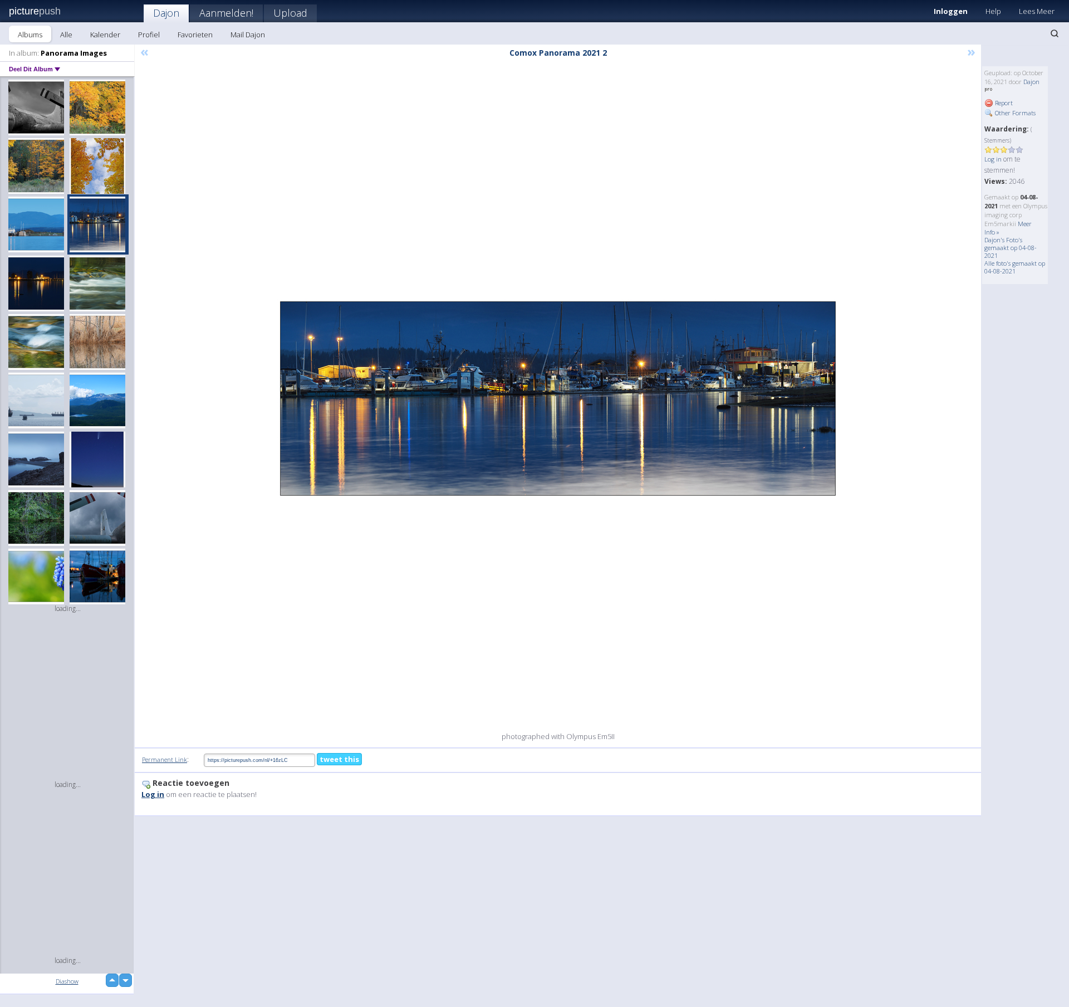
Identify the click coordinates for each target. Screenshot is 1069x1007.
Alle (66, 35)
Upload (290, 12)
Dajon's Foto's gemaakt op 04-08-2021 (1010, 248)
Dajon (166, 12)
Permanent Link (164, 759)
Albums (30, 35)
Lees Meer (1037, 11)
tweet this (339, 759)
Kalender (105, 35)
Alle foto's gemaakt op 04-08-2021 (1014, 267)
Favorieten (195, 35)
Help (993, 11)
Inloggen (951, 11)
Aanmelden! (226, 12)
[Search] (1054, 33)
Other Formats (1014, 113)
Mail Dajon (248, 35)
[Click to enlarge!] (558, 398)
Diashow (67, 981)
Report (1003, 103)
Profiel (149, 35)
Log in (993, 159)
